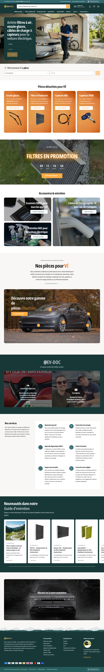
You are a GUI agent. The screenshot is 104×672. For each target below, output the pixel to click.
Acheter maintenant (51, 176)
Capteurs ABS (46, 650)
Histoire (65, 641)
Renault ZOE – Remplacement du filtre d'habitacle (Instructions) (63, 550)
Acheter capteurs (61, 108)
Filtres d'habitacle (47, 646)
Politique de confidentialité (52, 669)
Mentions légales (24, 669)
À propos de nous (83, 11)
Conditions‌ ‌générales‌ (41, 669)
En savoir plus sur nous (51, 283)
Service (75, 11)
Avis (64, 646)
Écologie (65, 643)
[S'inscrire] (73, 603)
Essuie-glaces (46, 643)
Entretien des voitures (48, 654)
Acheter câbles (85, 108)
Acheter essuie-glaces (14, 108)
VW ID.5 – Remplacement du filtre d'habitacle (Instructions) (38, 550)
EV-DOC (8, 669)
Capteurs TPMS (47, 652)
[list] (52, 112)
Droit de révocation (32, 669)
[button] (98, 6)
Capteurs (68, 11)
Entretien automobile (38, 236)
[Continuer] (98, 73)
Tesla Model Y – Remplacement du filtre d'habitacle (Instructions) (85, 550)
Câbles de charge (18, 11)
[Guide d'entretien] (94, 6)
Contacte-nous (87, 657)
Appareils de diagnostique (49, 648)
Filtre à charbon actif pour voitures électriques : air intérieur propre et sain (14, 548)
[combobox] (43, 6)
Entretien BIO (51, 11)
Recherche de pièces (19, 314)
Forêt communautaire (66, 1)
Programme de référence (79, 1)
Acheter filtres (37, 108)
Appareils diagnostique (38, 211)
